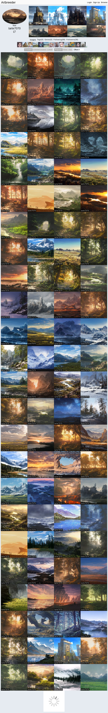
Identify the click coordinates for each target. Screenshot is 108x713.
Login (89, 2)
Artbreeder (8, 2)
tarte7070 (5, 78)
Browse (104, 2)
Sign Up (96, 2)
